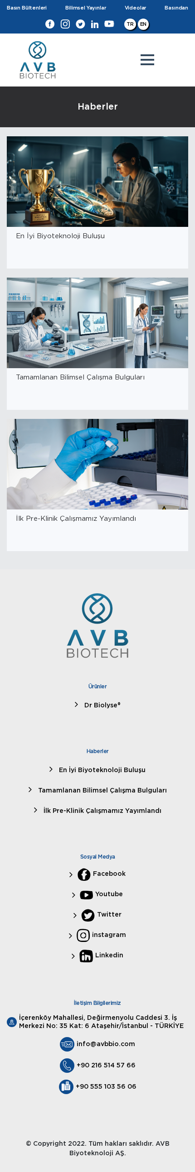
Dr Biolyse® (102, 705)
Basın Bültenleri (27, 7)
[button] (147, 59)
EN (143, 24)
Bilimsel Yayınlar (85, 7)
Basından (176, 7)
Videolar (135, 7)
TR (130, 24)
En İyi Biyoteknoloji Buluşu (101, 770)
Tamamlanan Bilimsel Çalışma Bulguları (101, 791)
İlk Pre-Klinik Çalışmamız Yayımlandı (101, 811)
